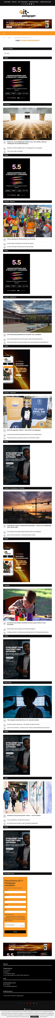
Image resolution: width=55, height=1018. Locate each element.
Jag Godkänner (34, 1016)
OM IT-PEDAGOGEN (23, 1)
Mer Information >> (44, 1016)
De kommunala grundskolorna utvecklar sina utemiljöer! (24, 334)
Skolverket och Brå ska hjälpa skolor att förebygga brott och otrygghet (24, 148)
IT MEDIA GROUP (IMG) (45, 1)
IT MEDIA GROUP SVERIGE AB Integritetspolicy (13, 995)
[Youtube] (29, 4)
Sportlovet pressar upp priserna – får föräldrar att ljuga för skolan (23, 724)
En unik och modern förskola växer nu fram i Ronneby (20, 246)
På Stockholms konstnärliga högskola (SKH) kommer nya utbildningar (24, 531)
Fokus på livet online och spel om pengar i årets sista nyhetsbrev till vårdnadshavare (27, 342)
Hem (4, 37)
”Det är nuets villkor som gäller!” (15, 151)
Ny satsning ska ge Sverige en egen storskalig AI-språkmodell (22, 823)
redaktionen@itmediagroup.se (22, 975)
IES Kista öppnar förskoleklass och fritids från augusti (20, 243)
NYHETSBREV (7, 1)
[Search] (51, 33)
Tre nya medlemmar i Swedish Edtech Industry (18, 820)
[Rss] (33, 4)
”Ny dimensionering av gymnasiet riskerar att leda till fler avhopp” (23, 437)
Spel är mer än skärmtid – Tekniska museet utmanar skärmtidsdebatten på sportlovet (28, 727)
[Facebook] (21, 4)
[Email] (31, 4)
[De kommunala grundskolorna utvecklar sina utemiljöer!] (27, 316)
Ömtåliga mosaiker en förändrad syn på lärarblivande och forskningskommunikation (28, 632)
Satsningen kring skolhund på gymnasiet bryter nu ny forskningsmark (24, 434)
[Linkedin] (27, 4)
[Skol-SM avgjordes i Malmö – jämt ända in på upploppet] (27, 412)
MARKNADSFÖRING (33, 1)
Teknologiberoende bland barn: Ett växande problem (23, 720)
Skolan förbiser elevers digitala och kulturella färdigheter (21, 628)
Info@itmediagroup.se (11, 975)
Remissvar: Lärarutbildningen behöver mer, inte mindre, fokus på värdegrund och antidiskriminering (26, 142)
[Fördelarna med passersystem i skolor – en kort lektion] (27, 797)
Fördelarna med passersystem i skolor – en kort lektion (24, 815)
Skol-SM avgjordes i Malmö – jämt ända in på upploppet (24, 430)
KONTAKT (14, 1)
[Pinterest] (25, 4)
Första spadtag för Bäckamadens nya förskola (21, 239)
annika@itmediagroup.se (11, 986)
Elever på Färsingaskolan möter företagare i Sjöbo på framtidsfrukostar (24, 339)
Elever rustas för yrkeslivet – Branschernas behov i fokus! (21, 535)
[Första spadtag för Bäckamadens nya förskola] (27, 221)
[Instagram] (23, 4)
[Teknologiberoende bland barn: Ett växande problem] (27, 702)
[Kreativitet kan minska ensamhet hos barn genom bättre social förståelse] (27, 605)
